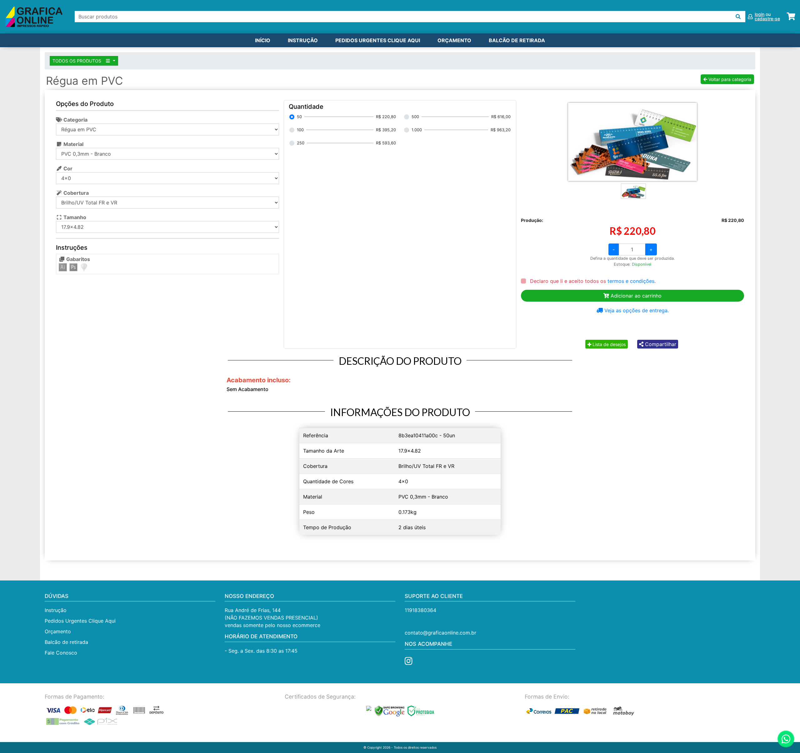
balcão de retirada (517, 40)
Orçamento (58, 631)
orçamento (454, 40)
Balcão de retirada (66, 642)
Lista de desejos (608, 344)
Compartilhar (659, 344)
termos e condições (631, 281)
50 (299, 116)
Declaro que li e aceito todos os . (592, 281)
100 (300, 130)
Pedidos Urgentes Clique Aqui (377, 40)
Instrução (303, 40)
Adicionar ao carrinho (635, 296)
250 (300, 143)
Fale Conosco (61, 653)
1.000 (417, 130)
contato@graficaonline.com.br (440, 633)
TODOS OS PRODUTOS (77, 60)
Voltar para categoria (729, 79)
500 (415, 116)
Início (262, 40)
